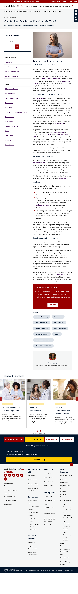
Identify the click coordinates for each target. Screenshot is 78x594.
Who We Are (31, 488)
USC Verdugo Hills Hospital (43, 346)
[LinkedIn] (17, 488)
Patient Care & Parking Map (64, 493)
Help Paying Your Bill (65, 499)
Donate (65, 2)
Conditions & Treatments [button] (31, 6)
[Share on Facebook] (76, 14)
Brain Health (9, 103)
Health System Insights (12, 67)
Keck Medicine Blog (9, 509)
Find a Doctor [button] (54, 6)
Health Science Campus (12, 71)
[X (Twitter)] (9, 488)
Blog (10, 11)
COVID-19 (8, 140)
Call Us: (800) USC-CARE (34, 452)
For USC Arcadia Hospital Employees (34, 539)
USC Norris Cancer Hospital (43, 340)
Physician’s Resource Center (32, 560)
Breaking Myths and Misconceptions (16, 112)
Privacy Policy (8, 582)
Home (5, 11)
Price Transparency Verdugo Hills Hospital (67, 537)
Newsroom (8, 62)
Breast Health (9, 121)
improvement (59, 124)
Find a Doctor (48, 485)
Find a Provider (51, 452)
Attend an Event (48, 537)
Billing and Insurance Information (63, 506)
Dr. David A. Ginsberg (42, 317)
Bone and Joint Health (11, 98)
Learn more (52, 305)
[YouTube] (13, 488)
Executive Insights (33, 496)
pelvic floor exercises (42, 328)
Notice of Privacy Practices (65, 576)
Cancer (7, 131)
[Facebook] (5, 488)
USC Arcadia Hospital (31, 532)
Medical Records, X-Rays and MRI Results (65, 564)
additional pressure (42, 205)
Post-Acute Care (65, 570)
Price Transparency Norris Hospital (67, 527)
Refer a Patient (17, 2)
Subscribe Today (39, 472)
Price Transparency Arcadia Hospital (67, 548)
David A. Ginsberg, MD (56, 132)
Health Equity (56, 2)
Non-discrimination (18, 582)
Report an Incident (69, 582)
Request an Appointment (31, 2)
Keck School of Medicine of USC (32, 566)
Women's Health (19, 11)
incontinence (59, 274)
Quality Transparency (64, 557)
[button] (72, 5)
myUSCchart (73, 2)
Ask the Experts (10, 93)
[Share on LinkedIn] (76, 20)
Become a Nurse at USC (49, 527)
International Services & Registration (10, 504)
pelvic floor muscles (39, 163)
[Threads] (5, 491)
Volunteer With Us (49, 513)
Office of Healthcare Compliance (33, 502)
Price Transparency (65, 513)
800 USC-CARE (46, 2)
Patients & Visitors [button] (65, 6)
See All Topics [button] (10, 145)
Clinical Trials (31, 554)
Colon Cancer (9, 135)
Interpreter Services (66, 488)
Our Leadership (32, 492)
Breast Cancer (9, 117)
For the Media (8, 517)
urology (57, 334)
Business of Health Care (12, 126)
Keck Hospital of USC (42, 322)
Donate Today (48, 509)
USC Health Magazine (11, 76)
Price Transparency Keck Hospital (67, 519)
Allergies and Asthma (11, 89)
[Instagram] (21, 488)
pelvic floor (40, 98)
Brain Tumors (9, 107)
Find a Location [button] (44, 6)
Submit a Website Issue (55, 582)
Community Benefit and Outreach (49, 533)
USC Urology (47, 134)
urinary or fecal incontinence (50, 79)
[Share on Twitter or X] (76, 17)
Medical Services (48, 498)
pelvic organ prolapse (42, 334)
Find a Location (66, 452)
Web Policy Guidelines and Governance (37, 582)
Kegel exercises (58, 322)
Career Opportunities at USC (49, 519)
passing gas (62, 178)
